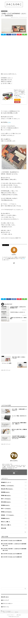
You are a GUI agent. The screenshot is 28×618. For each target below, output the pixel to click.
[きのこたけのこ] (14, 7)
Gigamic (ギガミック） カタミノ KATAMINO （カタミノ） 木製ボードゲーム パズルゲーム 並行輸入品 (20, 93)
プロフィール (6, 606)
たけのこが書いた (14, 524)
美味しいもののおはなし (14, 485)
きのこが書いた (14, 521)
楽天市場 (17, 102)
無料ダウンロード (14, 482)
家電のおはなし (14, 492)
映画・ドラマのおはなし (14, 515)
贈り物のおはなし (14, 495)
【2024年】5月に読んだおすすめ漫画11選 (12, 556)
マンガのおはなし (14, 498)
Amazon (17, 99)
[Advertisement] (14, 55)
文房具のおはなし (14, 502)
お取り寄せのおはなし (14, 488)
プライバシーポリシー (8, 603)
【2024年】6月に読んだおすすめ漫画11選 (12, 553)
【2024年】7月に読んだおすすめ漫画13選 (12, 540)
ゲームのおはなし (4, 11)
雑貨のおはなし (14, 518)
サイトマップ (6, 600)
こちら (9, 122)
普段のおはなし (14, 505)
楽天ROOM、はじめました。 (8, 468)
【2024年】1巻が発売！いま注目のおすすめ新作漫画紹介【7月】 (14, 544)
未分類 (14, 528)
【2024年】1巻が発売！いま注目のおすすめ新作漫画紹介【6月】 (14, 549)
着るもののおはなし (14, 511)
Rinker (20, 96)
